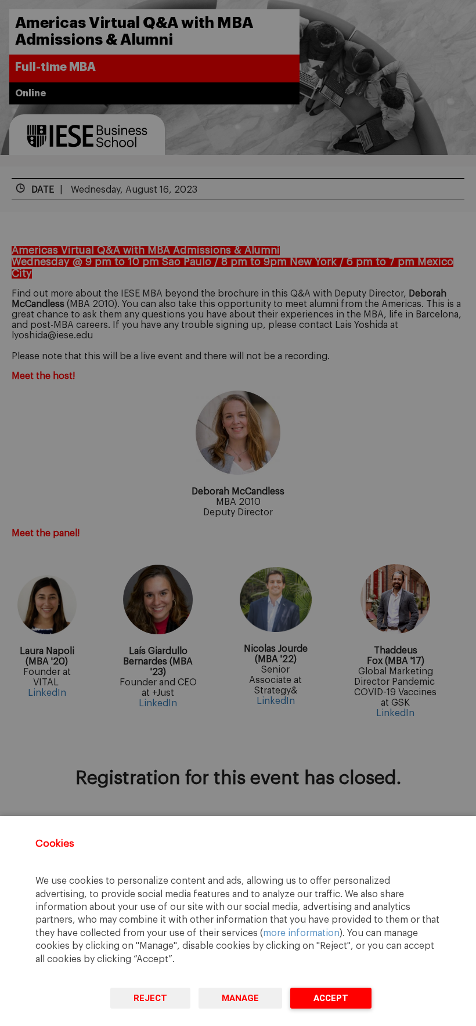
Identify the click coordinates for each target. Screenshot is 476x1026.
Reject (150, 998)
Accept (330, 998)
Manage (240, 998)
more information (301, 933)
